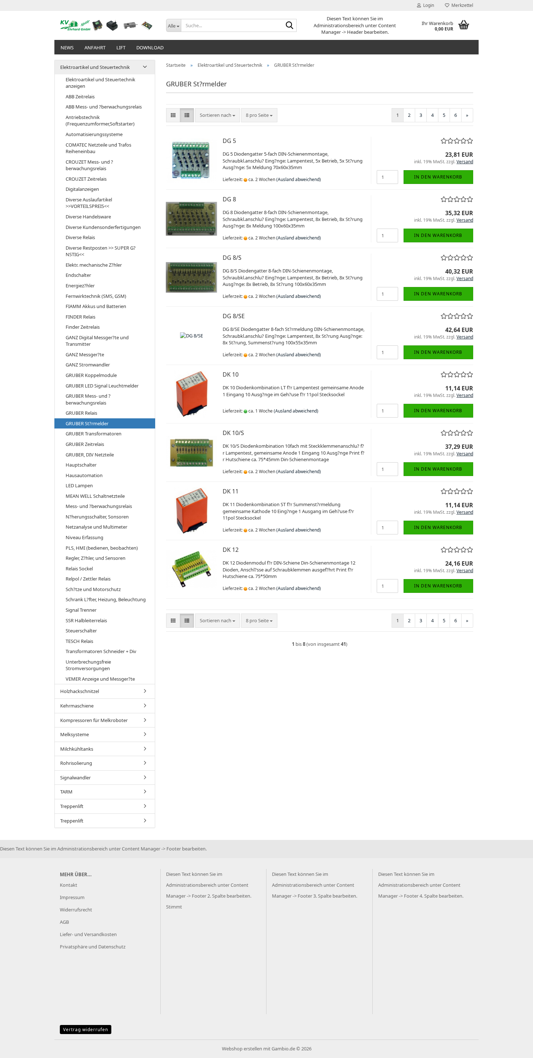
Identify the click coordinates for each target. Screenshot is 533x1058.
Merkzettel (461, 5)
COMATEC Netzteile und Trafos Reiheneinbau (98, 148)
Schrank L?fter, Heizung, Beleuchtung (106, 599)
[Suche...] (290, 25)
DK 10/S (233, 433)
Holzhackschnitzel (79, 691)
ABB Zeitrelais (80, 96)
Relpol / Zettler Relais (88, 578)
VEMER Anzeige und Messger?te (100, 679)
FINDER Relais (80, 316)
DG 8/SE (234, 316)
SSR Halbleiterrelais (86, 620)
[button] (173, 115)
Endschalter (78, 275)
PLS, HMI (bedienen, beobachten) (102, 548)
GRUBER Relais (81, 413)
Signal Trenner (81, 610)
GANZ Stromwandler (88, 364)
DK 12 (231, 550)
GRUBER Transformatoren (93, 433)
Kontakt (68, 885)
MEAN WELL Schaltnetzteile (95, 496)
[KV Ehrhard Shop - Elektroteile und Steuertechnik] (107, 25)
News (67, 47)
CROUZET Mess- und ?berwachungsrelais (89, 165)
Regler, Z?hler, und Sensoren (95, 558)
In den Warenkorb (438, 177)
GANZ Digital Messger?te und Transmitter (97, 341)
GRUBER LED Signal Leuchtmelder (102, 385)
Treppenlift (71, 806)
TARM (66, 791)
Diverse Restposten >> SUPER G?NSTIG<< (101, 251)
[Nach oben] (513, 1047)
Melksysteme (74, 734)
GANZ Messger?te (85, 354)
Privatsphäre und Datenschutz (92, 946)
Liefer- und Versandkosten (88, 934)
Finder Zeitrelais (83, 327)
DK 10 (231, 374)
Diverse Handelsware (88, 216)
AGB (64, 922)
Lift (120, 47)
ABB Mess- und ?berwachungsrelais (104, 106)
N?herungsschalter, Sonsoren (97, 516)
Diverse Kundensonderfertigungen (103, 227)
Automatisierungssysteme (94, 134)
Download (150, 47)
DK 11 (231, 491)
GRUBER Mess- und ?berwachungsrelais (88, 399)
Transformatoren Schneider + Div (101, 651)
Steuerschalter (81, 630)
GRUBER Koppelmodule (91, 375)
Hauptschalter (81, 465)
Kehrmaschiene (77, 705)
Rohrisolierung (76, 763)
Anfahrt (95, 47)
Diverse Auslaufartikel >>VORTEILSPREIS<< (89, 203)
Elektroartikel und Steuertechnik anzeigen (100, 83)
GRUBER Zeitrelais (85, 444)
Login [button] (427, 5)
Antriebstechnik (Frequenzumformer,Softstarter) (100, 120)
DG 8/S (232, 258)
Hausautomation (84, 475)
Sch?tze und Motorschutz (93, 589)
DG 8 (229, 199)
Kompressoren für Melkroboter (94, 720)
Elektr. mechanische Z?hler (94, 265)
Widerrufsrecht (76, 909)
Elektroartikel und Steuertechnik (95, 67)
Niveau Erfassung (84, 537)
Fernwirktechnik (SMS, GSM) (96, 296)
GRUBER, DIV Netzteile (90, 454)
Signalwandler (75, 777)
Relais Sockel (79, 568)
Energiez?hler (80, 285)
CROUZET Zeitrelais (86, 179)
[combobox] (217, 115)
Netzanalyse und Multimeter (96, 527)
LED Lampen (79, 485)
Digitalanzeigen (82, 189)
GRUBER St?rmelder (87, 423)
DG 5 (229, 141)
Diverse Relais (80, 237)
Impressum (72, 897)
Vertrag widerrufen (85, 1029)
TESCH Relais (79, 641)
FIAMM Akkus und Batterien (96, 306)
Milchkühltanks (76, 749)
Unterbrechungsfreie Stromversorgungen (88, 665)
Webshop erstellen (242, 1048)
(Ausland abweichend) (298, 179)
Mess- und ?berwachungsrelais (99, 506)
